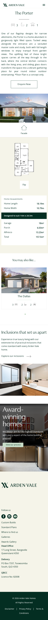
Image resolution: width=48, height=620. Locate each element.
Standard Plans (9, 527)
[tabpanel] (24, 288)
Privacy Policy (25, 609)
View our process (13, 445)
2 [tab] (25, 314)
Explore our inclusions (12, 356)
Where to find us (9, 532)
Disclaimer (9, 609)
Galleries (5, 537)
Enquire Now (24, 84)
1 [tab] (22, 314)
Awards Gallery (8, 542)
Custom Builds (8, 522)
